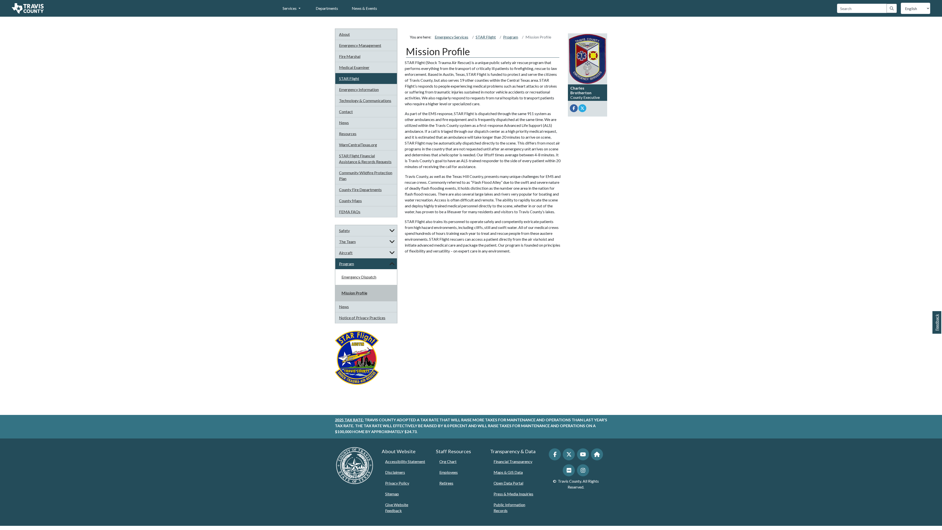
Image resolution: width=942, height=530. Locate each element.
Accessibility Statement (405, 461)
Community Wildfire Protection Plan (365, 175)
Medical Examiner (354, 67)
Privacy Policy (397, 483)
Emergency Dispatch (358, 277)
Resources (347, 133)
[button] (392, 230)
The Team (347, 241)
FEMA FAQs (349, 211)
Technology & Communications (365, 100)
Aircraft (346, 252)
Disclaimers (395, 472)
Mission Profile (354, 293)
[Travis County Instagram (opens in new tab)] (583, 470)
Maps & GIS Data (508, 472)
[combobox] (862, 8)
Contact (346, 111)
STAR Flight (349, 78)
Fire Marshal (349, 56)
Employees (448, 472)
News (344, 122)
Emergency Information (359, 89)
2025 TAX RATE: (349, 419)
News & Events (364, 8)
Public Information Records (509, 507)
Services (290, 8)
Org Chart (448, 461)
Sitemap (392, 493)
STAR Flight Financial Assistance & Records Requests (365, 158)
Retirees (446, 483)
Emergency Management (360, 45)
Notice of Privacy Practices (362, 317)
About (344, 34)
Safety (344, 230)
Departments (327, 8)
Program (346, 263)
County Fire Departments (360, 189)
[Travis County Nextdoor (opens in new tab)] (597, 454)
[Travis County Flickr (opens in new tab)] (569, 470)
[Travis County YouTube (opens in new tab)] (583, 454)
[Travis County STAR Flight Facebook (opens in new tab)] (574, 108)
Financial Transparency (513, 461)
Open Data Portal (508, 483)
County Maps (350, 200)
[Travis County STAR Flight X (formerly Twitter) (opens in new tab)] (582, 108)
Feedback (936, 322)
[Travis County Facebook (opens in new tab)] (555, 454)
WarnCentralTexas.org (358, 144)
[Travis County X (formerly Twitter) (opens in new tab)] (569, 454)
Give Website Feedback (396, 507)
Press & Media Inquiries (513, 493)
